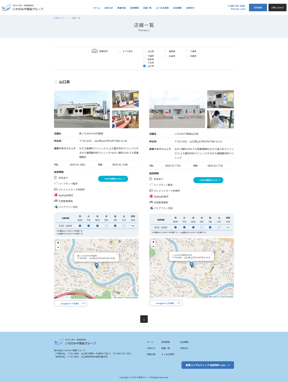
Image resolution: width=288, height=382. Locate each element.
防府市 (151, 59)
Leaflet (119, 297)
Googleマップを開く (70, 303)
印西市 (193, 56)
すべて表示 (128, 51)
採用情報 (258, 7)
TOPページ (59, 17)
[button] (96, 266)
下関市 (151, 56)
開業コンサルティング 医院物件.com (205, 365)
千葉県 (193, 51)
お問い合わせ (277, 7)
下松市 (151, 62)
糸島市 (172, 56)
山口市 (151, 65)
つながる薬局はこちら (113, 178)
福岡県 (172, 51)
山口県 (151, 51)
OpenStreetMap (131, 297)
